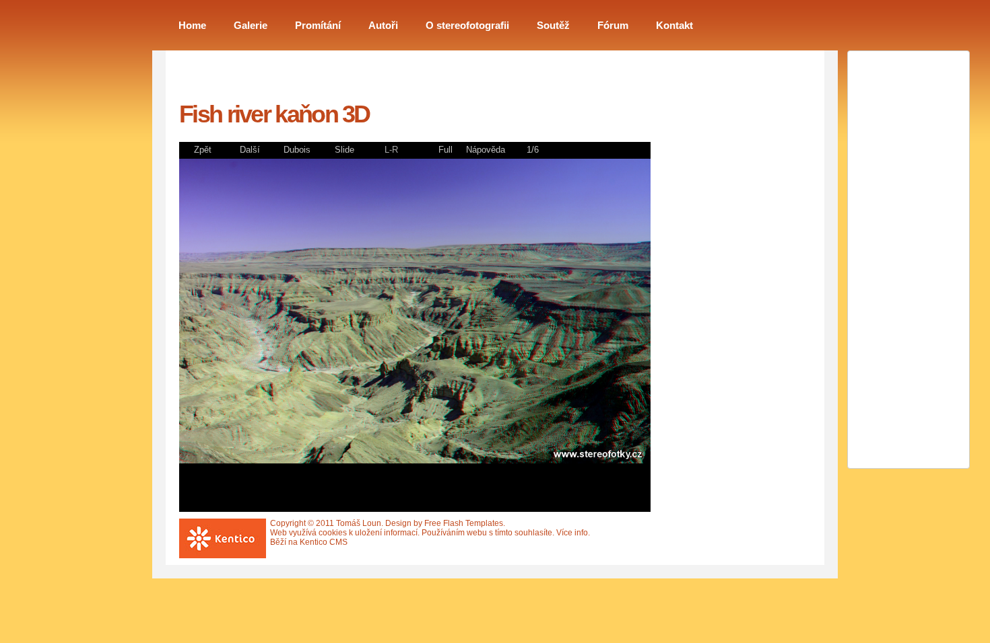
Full (445, 150)
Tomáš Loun (358, 523)
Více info (572, 532)
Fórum (612, 25)
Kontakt (674, 25)
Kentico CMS (324, 542)
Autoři (383, 25)
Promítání (318, 25)
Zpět (202, 150)
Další (250, 150)
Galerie (250, 25)
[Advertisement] (724, 284)
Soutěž (553, 25)
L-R (391, 150)
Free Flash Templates (463, 523)
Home (192, 25)
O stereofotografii (467, 25)
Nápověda (485, 150)
